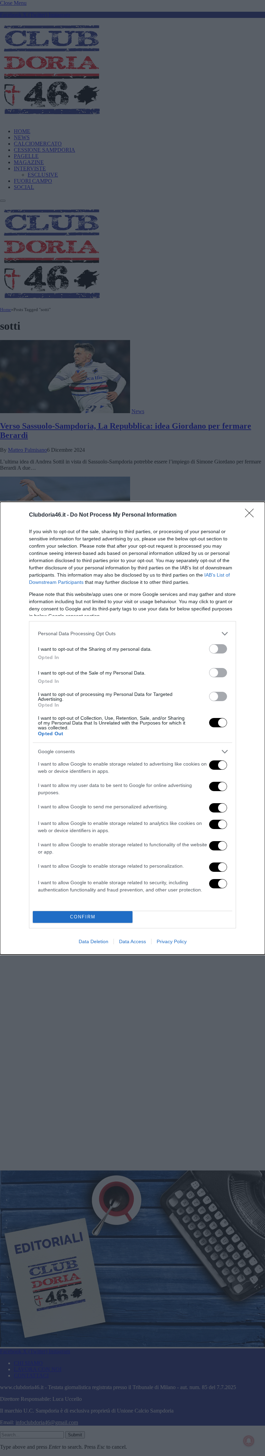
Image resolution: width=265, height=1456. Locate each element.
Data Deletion (93, 941)
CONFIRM (83, 916)
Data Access (132, 941)
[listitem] (132, 633)
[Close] (251, 515)
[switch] (218, 649)
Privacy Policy (172, 941)
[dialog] (132, 728)
